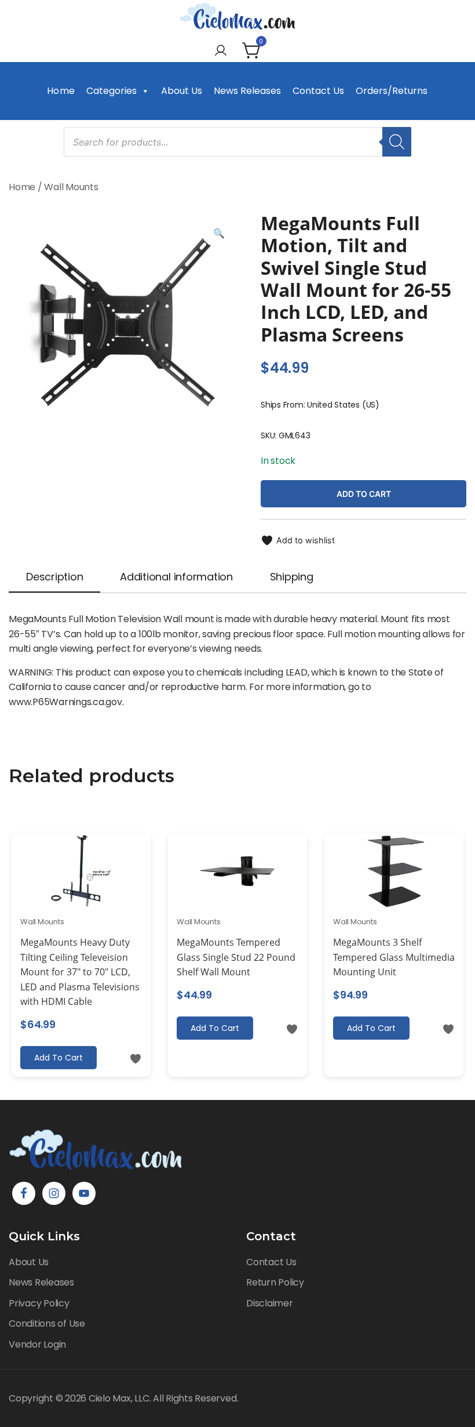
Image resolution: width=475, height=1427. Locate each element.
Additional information (176, 576)
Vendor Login (37, 1344)
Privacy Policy (39, 1303)
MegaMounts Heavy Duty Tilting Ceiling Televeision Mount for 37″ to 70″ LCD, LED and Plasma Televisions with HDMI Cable (80, 972)
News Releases (247, 90)
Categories (111, 90)
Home (60, 90)
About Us (181, 90)
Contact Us (318, 90)
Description (54, 576)
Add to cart (364, 494)
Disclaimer (269, 1303)
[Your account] (221, 51)
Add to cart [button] (58, 1057)
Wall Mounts (71, 187)
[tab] (54, 578)
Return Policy (275, 1282)
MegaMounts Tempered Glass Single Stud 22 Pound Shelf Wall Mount (236, 957)
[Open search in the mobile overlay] (237, 142)
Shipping (291, 576)
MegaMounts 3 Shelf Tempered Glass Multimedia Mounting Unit (394, 957)
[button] (219, 233)
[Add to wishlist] (135, 1058)
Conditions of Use (47, 1323)
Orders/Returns (391, 90)
